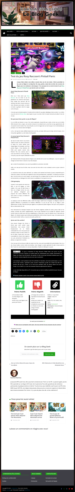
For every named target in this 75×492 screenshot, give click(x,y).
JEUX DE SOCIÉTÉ (44, 31)
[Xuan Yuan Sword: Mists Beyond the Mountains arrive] (37, 403)
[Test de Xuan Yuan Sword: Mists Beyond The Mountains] (18, 403)
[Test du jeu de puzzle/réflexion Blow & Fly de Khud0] (57, 403)
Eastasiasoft (29, 79)
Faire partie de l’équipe (51, 481)
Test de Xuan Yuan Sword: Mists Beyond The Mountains (18, 415)
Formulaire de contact (51, 478)
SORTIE (22, 35)
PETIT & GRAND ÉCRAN (22, 31)
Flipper (12, 73)
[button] (13, 31)
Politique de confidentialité (9, 478)
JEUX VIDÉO (10, 31)
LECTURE (34, 31)
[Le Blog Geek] (37, 2)
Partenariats (34, 481)
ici (44, 321)
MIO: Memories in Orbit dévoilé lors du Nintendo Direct (53, 364)
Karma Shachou (22, 79)
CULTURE (54, 31)
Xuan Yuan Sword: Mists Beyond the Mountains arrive (36, 415)
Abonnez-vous (49, 354)
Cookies (4, 481)
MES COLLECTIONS (11, 35)
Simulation (18, 73)
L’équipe (33, 478)
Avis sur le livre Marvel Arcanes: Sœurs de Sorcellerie (22, 364)
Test (23, 73)
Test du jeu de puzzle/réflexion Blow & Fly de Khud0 (57, 415)
